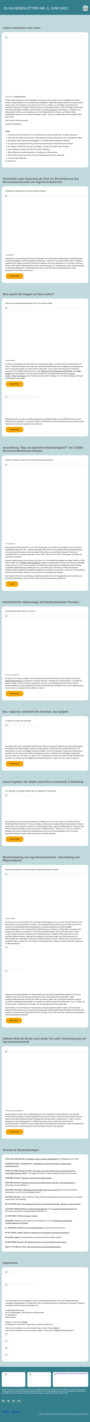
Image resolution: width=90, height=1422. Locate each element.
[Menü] (85, 8)
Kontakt (24, 1322)
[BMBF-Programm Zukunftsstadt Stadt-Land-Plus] (70, 1379)
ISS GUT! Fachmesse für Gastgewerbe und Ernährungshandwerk (46, 1232)
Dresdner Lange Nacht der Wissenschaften (37, 1178)
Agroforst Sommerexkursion (37, 1209)
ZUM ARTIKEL (15, 276)
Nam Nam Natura (19, 376)
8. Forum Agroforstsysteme (33, 1228)
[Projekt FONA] (39, 1379)
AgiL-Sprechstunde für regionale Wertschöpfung (44, 1247)
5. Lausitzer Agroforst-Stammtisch (62, 1209)
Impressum (6, 1411)
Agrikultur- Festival (30, 1216)
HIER (55, 1328)
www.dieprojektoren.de (20, 96)
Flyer (12, 584)
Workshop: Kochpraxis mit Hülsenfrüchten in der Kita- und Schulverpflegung (48, 1183)
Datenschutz (15, 1411)
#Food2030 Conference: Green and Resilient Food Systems (45, 1242)
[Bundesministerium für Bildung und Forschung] (13, 1379)
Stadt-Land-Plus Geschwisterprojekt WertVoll (56, 371)
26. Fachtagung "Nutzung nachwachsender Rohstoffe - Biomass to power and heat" (51, 1204)
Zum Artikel (15, 839)
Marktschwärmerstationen (14, 681)
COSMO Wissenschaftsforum (30, 563)
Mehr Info (14, 1020)
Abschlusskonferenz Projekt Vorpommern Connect (40, 1190)
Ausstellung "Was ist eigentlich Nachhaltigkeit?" (42, 1159)
